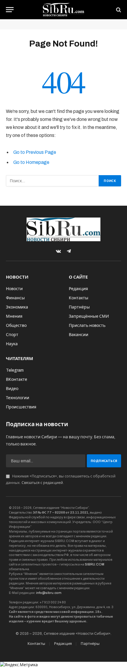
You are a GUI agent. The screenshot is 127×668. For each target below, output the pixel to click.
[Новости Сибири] (63, 9)
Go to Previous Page (34, 152)
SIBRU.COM (94, 564)
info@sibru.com (48, 593)
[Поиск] (118, 9)
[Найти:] (52, 180)
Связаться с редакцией (42, 483)
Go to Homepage (31, 162)
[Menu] (10, 9)
